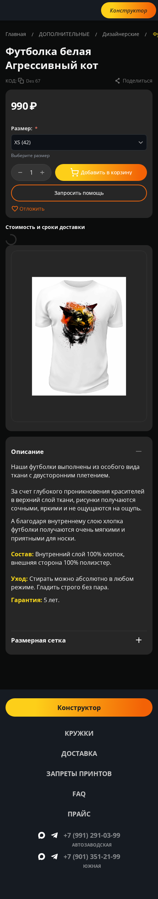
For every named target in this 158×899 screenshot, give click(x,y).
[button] (133, 80)
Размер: (22, 128)
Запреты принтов (79, 773)
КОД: (11, 80)
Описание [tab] (27, 451)
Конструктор (128, 10)
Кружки (79, 733)
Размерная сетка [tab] (38, 640)
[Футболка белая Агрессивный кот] (79, 336)
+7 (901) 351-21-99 (92, 856)
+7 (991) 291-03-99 (92, 835)
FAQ (79, 793)
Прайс (79, 813)
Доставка (79, 753)
